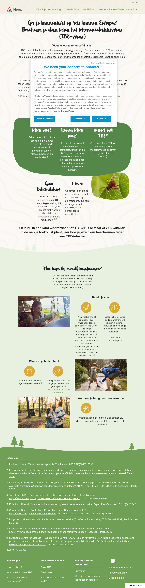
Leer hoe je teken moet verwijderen (58, 391)
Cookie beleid (116, 577)
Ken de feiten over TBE (19, 572)
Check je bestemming (48, 9)
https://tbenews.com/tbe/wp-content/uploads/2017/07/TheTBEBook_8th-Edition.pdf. (71, 486)
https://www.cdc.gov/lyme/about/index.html (32, 513)
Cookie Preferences (135, 585)
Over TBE (46, 567)
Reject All (101, 119)
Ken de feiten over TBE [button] (78, 9)
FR (137, 2)
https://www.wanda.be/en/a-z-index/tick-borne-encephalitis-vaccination (47, 531)
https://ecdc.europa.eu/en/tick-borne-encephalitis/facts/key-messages (76, 473)
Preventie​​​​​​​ (80, 571)
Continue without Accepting (103, 62)
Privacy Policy (67, 111)
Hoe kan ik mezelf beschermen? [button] (116, 9)
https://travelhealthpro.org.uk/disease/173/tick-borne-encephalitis (44, 498)
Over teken (47, 572)
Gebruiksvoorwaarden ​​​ (121, 567)
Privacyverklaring (118, 572)
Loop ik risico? (14, 567)
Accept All (80, 119)
